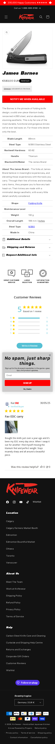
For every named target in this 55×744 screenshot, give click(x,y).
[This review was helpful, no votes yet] (41, 467)
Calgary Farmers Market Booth (22, 528)
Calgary (10, 521)
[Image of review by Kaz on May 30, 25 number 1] (11, 427)
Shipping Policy (14, 595)
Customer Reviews (16, 663)
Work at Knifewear (16, 588)
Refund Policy (13, 602)
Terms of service (28, 733)
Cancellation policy (39, 737)
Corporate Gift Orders (17, 656)
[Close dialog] (50, 355)
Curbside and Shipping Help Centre (24, 642)
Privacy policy (12, 733)
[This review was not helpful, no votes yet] (47, 467)
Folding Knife (35, 203)
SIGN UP (27, 383)
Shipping (7, 89)
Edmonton (11, 535)
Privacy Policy (13, 609)
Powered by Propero (23, 728)
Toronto (10, 555)
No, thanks (27, 389)
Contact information (19, 737)
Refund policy (41, 728)
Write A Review (29, 345)
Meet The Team (14, 582)
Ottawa (10, 548)
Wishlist (10, 670)
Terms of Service (15, 616)
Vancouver (11, 562)
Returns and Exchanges (18, 649)
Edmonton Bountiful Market (20, 541)
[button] (6, 17)
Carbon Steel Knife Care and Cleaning (26, 635)
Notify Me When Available (27, 99)
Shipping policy (45, 733)
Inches (41, 221)
